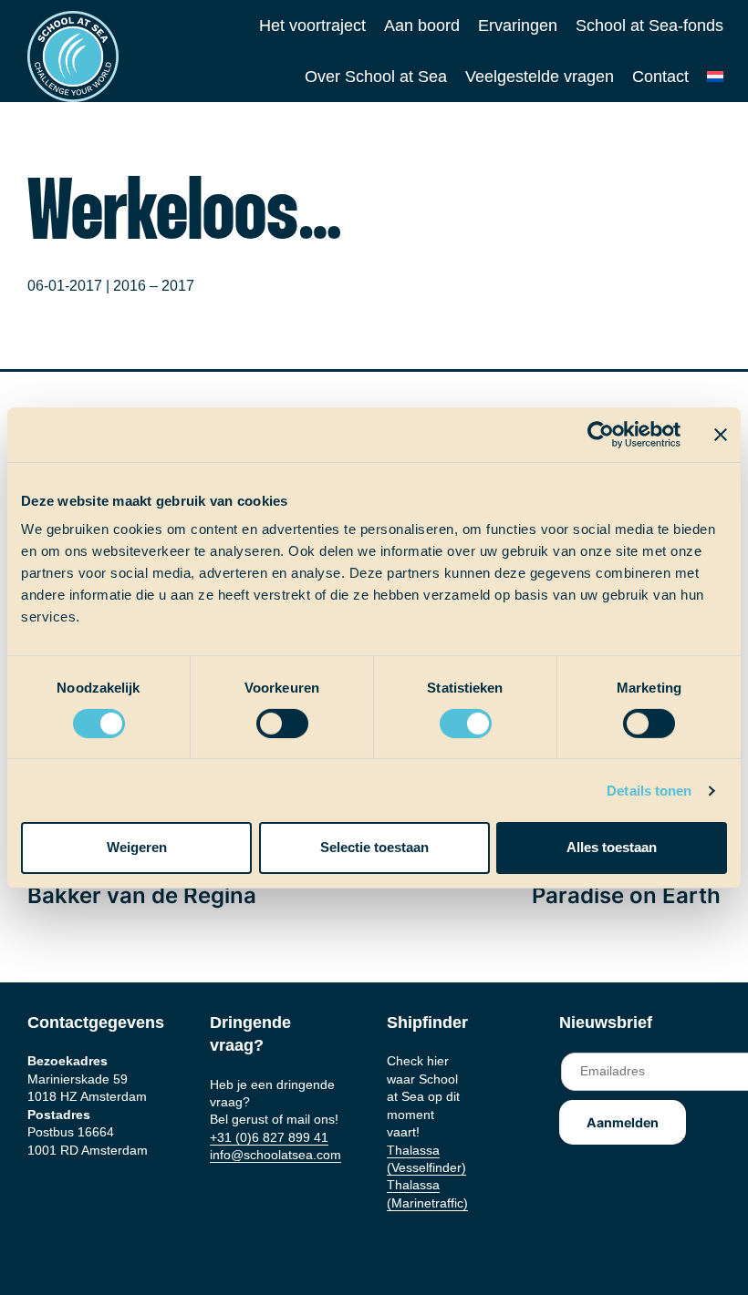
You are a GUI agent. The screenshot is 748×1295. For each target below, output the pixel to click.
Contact (660, 76)
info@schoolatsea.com (275, 1154)
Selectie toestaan (374, 847)
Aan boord (422, 25)
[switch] (265, 717)
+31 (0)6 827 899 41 (269, 1137)
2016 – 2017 (153, 285)
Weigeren (137, 847)
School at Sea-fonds (649, 25)
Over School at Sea (376, 76)
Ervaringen (517, 25)
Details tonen (649, 790)
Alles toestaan (611, 847)
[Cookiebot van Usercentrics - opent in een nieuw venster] (600, 433)
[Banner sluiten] (720, 433)
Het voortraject (312, 25)
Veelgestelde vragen (539, 76)
